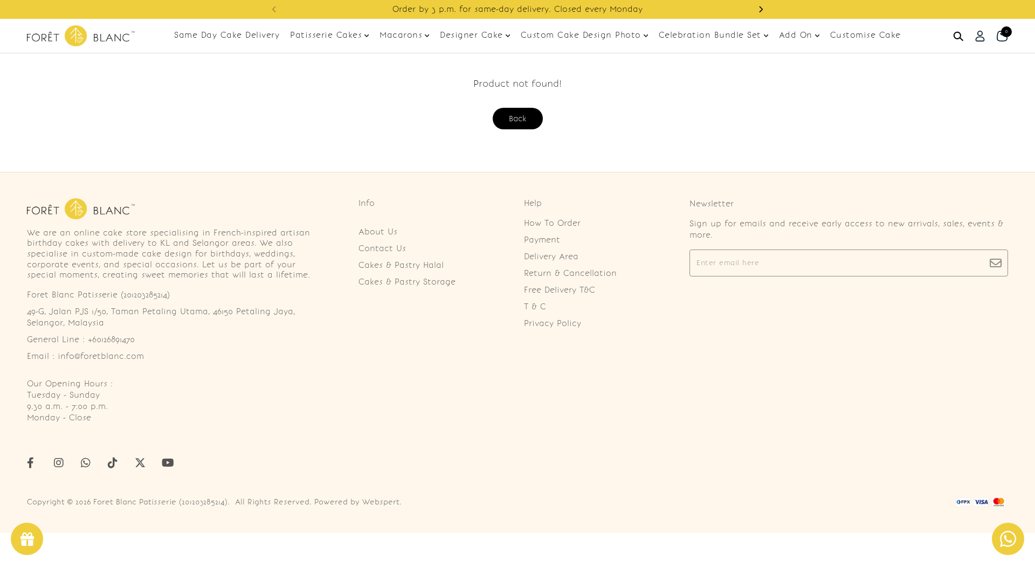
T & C (535, 306)
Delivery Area (551, 256)
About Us (377, 232)
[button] (760, 9)
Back (518, 118)
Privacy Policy (552, 323)
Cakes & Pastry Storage (407, 282)
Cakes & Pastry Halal (401, 265)
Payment (542, 240)
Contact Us (382, 248)
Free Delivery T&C (559, 290)
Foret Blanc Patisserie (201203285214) (160, 502)
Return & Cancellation (570, 273)
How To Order (552, 223)
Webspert (380, 502)
